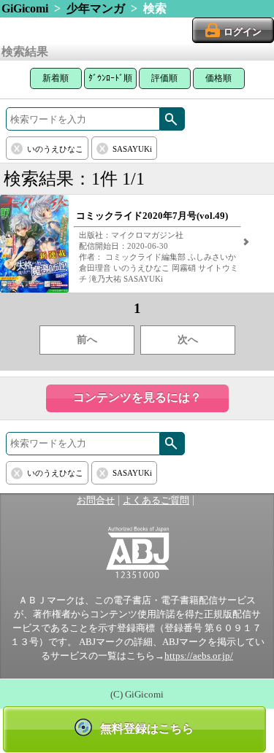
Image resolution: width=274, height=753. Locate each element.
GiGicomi (24, 8)
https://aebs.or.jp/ (198, 656)
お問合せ (96, 500)
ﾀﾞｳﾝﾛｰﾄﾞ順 (110, 78)
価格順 (218, 78)
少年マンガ (95, 8)
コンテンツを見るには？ (137, 397)
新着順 (55, 78)
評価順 (164, 78)
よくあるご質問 (156, 500)
